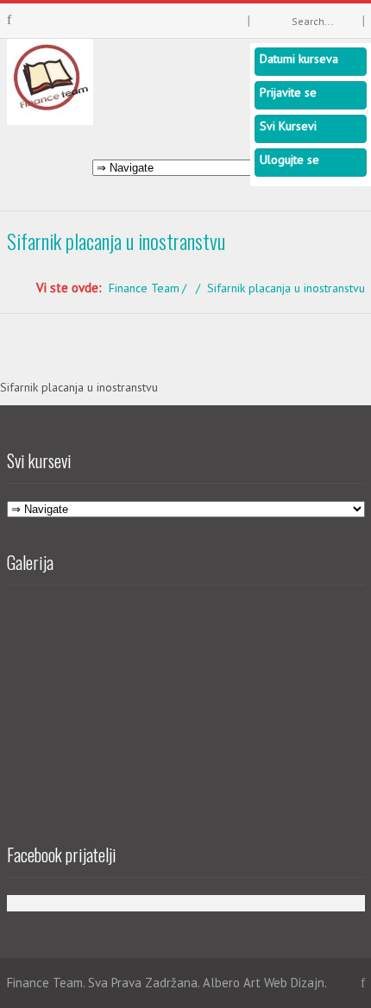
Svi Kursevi (288, 126)
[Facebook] (9, 20)
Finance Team (144, 288)
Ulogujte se (289, 159)
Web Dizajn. (295, 982)
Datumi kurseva (299, 58)
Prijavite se (288, 92)
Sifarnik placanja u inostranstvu (79, 387)
